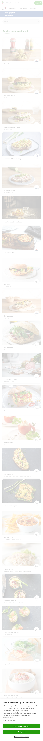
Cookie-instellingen (21, 737)
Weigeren (21, 732)
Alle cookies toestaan (22, 726)
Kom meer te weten (9, 720)
